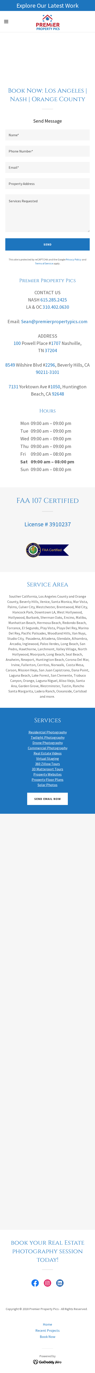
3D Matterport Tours (47, 769)
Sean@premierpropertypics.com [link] (54, 321)
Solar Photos (47, 785)
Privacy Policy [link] (73, 259)
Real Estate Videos (48, 753)
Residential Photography (47, 732)
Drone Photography (47, 742)
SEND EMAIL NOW (47, 799)
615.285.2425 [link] (53, 300)
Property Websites (47, 774)
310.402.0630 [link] (56, 307)
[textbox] (47, 134)
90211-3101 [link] (47, 372)
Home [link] (47, 1324)
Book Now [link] (47, 1336)
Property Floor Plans (47, 779)
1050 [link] (55, 387)
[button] (8, 21)
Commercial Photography (47, 748)
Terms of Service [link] (44, 263)
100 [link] (17, 343)
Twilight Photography (48, 737)
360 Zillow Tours (47, 764)
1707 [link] (56, 343)
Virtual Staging (47, 758)
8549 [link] (10, 365)
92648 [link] (58, 394)
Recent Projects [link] (47, 1330)
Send (48, 244)
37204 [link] (51, 350)
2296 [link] (50, 365)
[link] (47, 21)
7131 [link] (13, 387)
